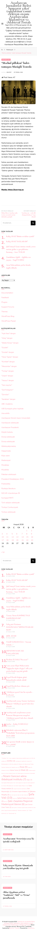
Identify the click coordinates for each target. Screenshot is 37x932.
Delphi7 (9, 72)
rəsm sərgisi (19, 782)
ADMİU (11, 761)
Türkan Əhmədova (8, 785)
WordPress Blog (7, 316)
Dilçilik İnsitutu (7, 432)
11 (7, 537)
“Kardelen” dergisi (8, 399)
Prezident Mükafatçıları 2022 (12, 479)
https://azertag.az (16, 189)
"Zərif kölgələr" (7, 390)
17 (3, 540)
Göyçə (30, 767)
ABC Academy (7, 404)
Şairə (15, 795)
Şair (11, 795)
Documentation (7, 293)
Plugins (4, 302)
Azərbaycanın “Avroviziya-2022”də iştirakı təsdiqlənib (18, 840)
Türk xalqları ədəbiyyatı (10, 502)
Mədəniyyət (6, 59)
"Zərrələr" (5, 394)
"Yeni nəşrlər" (6, 385)
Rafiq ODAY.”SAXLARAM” (17, 241)
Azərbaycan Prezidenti (10, 427)
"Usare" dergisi (7, 376)
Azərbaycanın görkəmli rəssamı (23, 761)
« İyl (3, 552)
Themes (4, 311)
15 (27, 537)
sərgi (25, 782)
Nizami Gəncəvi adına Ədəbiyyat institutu (13, 777)
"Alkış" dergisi (6, 338)
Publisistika (5, 484)
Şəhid (15, 798)
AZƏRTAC (5, 118)
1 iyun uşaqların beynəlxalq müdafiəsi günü (20, 758)
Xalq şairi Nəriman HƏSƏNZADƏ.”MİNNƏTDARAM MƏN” (19, 627)
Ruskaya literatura (8, 488)
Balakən (21, 764)
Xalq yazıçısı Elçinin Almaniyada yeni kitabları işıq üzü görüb (18, 867)
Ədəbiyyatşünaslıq (8, 446)
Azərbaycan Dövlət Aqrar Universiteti (15, 418)
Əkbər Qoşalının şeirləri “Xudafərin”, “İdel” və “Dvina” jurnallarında (16, 895)
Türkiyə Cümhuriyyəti (9, 507)
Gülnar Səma (15, 770)
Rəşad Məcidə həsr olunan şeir (18, 686)
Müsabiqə (5, 465)
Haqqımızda (6, 451)
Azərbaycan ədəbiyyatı (10, 423)
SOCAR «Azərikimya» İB (10, 493)
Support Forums (7, 307)
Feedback (5, 297)
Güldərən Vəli (5, 770)
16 (32, 537)
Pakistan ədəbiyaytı (8, 474)
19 (13, 540)
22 (27, 540)
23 (32, 540)
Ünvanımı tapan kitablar (20, 792)
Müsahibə (5, 470)
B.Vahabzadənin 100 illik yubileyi (9, 764)
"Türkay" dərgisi (7, 371)
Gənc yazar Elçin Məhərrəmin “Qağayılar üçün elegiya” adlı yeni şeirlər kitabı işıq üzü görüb (19, 668)
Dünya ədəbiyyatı (8, 437)
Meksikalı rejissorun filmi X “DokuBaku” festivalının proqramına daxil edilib (20, 733)
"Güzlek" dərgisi (7, 352)
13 (17, 537)
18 (7, 540)
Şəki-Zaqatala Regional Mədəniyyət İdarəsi (17, 802)
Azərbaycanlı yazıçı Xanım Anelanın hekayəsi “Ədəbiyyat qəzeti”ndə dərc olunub (20, 704)
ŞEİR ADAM (11, 636)
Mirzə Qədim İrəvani (11, 773)
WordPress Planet (8, 321)
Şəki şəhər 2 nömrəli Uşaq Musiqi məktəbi (22, 807)
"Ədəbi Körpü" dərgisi (9, 343)
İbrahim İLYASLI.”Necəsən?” (17, 659)
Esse (24, 766)
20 (17, 540)
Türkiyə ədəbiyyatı (8, 512)
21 (23, 540)
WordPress (31, 928)
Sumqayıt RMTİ (7, 498)
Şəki (5, 801)
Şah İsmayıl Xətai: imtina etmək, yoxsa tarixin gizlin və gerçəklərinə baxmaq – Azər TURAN (20, 249)
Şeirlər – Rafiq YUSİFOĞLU (17, 724)
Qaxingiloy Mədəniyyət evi (8, 782)
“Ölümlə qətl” (12, 813)
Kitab (24, 770)
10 (3, 537)
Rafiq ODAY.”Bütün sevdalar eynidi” (20, 236)
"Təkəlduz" (4, 758)
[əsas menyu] (2, 23)
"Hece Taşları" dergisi (9, 357)
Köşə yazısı (5, 455)
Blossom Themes (14, 928)
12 (13, 537)
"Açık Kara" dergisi (8, 333)
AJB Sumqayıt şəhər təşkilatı (12, 408)
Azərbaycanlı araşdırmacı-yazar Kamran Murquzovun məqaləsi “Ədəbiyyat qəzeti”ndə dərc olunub (19, 715)
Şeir (19, 795)
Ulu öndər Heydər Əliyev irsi (21, 785)
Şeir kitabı (25, 795)
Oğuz (29, 780)
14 (23, 537)
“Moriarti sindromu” (23, 810)
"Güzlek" (4, 347)
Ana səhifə (5, 413)
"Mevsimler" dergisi (9, 366)
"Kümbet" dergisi (8, 361)
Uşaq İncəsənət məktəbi (20, 788)
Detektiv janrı (15, 767)
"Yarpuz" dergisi (7, 380)
